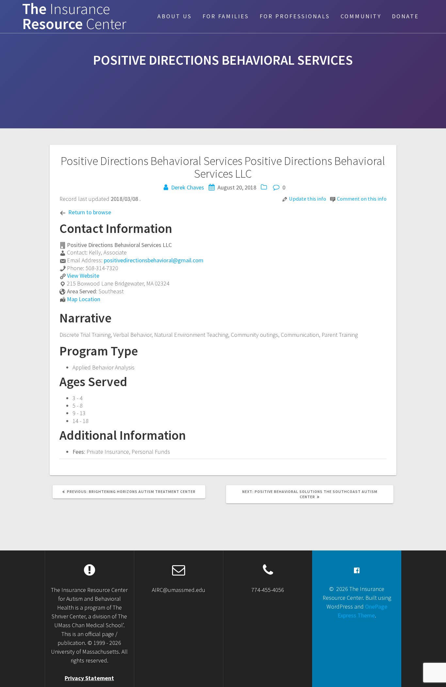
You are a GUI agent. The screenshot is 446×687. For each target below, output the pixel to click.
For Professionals (295, 16)
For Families (225, 16)
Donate (405, 16)
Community (361, 16)
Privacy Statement (89, 678)
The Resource (74, 16)
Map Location (83, 299)
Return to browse (89, 212)
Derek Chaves (187, 187)
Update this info (307, 198)
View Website (83, 275)
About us (174, 16)
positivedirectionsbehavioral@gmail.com (153, 260)
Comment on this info (362, 198)
